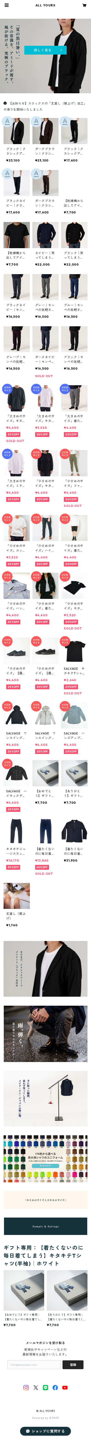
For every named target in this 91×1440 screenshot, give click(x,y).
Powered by (40, 1418)
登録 (73, 1365)
